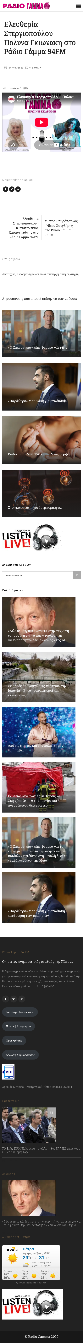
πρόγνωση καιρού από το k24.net (31, 1283)
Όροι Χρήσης (14, 1040)
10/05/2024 (15, 68)
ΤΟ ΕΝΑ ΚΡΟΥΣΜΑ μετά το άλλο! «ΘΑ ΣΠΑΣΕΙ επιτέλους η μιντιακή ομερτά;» (41, 1150)
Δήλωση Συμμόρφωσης (20, 1054)
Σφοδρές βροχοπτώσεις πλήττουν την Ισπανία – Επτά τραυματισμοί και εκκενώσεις (37, 690)
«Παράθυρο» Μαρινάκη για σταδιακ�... (38, 401)
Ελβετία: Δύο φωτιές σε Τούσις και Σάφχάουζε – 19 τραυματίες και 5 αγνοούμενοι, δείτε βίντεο (34, 801)
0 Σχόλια (35, 68)
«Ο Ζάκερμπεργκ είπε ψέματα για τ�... (37, 347)
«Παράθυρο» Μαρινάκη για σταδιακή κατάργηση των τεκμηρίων (36, 913)
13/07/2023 (12, 1160)
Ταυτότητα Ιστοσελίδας (20, 1012)
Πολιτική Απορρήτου (18, 1026)
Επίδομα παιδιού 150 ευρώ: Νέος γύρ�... (39, 454)
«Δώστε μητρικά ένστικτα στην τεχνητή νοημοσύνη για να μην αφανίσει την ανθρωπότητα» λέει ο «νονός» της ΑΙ (38, 635)
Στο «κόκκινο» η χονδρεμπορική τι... (35, 507)
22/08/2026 (13, 1233)
